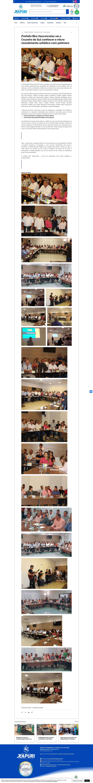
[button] (24, 18)
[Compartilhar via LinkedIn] (28, 712)
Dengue (42, 22)
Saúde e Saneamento (32, 22)
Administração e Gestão (37, 707)
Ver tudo (76, 721)
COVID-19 (22, 22)
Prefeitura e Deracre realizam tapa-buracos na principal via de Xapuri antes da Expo (23, 738)
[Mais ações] (71, 32)
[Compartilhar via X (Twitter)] (25, 712)
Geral (16, 22)
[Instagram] (76, 1)
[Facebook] (73, 1)
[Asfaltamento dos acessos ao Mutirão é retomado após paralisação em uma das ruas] (46, 729)
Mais (65, 22)
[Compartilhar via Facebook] (22, 712)
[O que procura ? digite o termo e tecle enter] (67, 11)
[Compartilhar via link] (32, 712)
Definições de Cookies (77, 780)
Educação (58, 22)
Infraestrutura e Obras (26, 707)
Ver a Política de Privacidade (51, 781)
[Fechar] (91, 780)
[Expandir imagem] (44, 189)
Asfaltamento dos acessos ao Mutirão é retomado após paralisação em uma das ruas (46, 738)
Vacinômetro (50, 22)
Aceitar (87, 780)
